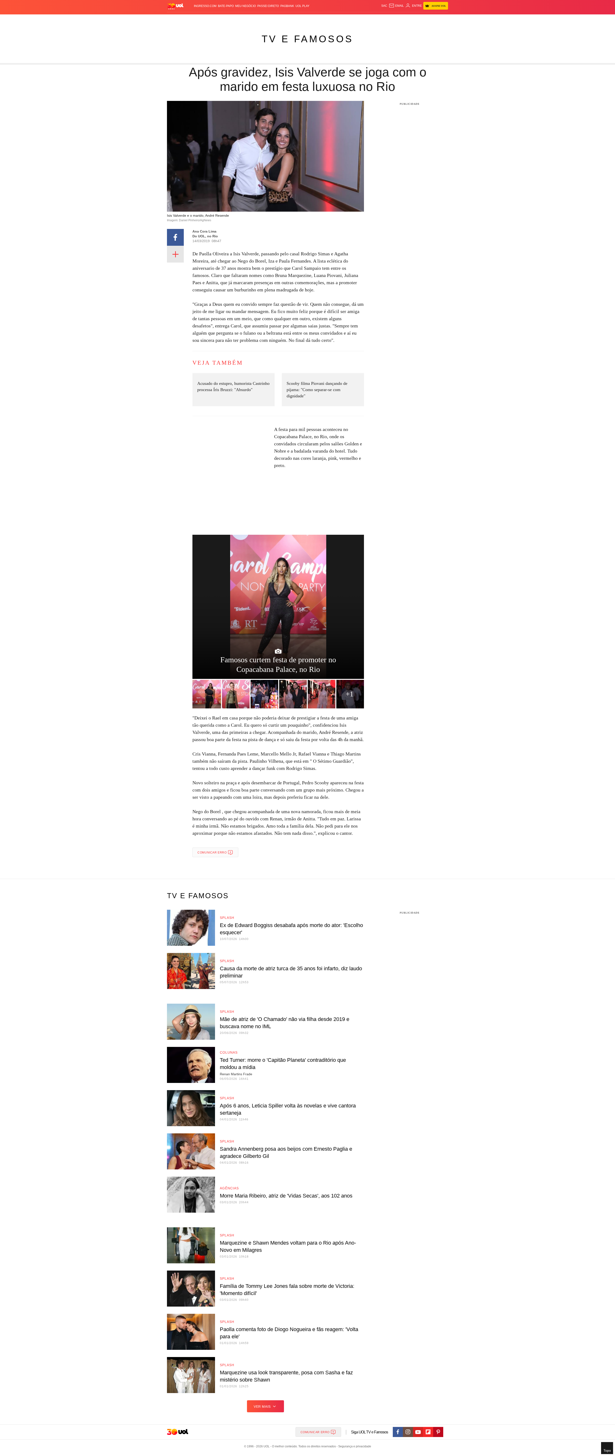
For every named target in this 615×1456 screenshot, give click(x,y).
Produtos (176, 19)
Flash (191, 19)
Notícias (222, 19)
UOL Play (302, 6)
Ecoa (363, 19)
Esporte (297, 19)
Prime (411, 19)
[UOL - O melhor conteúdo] (175, 6)
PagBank (287, 6)
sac (384, 5)
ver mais (262, 1406)
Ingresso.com (205, 6)
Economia (269, 19)
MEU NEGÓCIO (245, 6)
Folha (283, 19)
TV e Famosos (307, 39)
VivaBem (343, 19)
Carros (253, 19)
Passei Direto (268, 6)
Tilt (355, 19)
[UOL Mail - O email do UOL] (396, 6)
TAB (402, 19)
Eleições (205, 19)
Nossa (393, 19)
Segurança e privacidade (354, 1446)
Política (238, 19)
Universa (327, 19)
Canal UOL (377, 19)
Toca (421, 19)
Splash (312, 19)
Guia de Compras (442, 19)
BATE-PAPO (226, 6)
